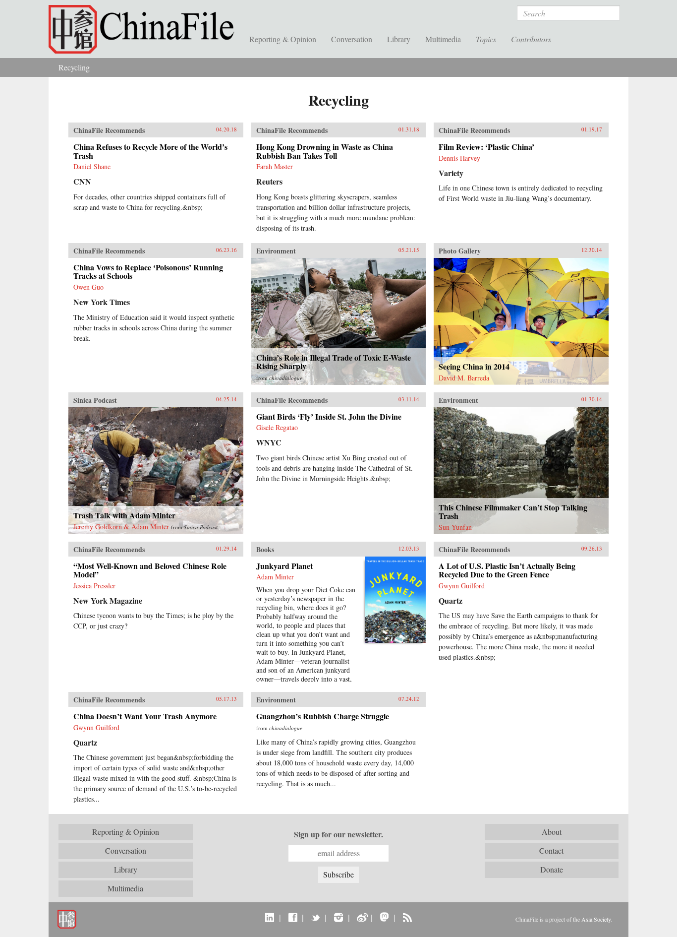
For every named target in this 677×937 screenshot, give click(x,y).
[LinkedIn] (270, 917)
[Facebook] (292, 917)
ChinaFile (145, 30)
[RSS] (407, 917)
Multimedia (443, 39)
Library (398, 39)
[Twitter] (315, 917)
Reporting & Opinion (282, 39)
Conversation (351, 39)
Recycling (74, 67)
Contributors (531, 39)
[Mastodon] (384, 917)
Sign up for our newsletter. (338, 834)
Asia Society (596, 919)
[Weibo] (361, 917)
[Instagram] (338, 917)
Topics (486, 39)
